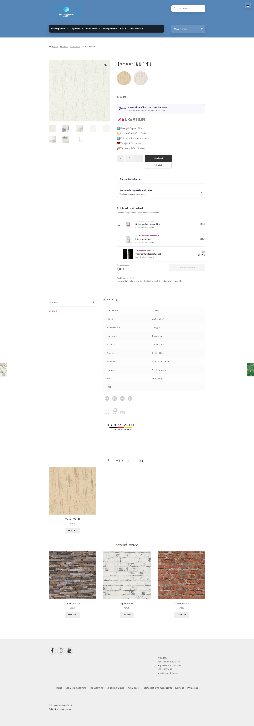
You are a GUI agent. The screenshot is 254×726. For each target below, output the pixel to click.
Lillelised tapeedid (151, 281)
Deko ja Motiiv (135, 281)
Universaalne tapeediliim (147, 224)
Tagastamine (96, 687)
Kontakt (179, 687)
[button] (105, 64)
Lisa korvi (158, 158)
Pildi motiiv (75, 46)
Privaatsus (192, 687)
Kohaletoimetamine (75, 687)
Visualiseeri (133, 687)
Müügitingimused (115, 687)
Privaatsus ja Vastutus (60, 709)
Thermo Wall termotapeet (148, 253)
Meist (59, 687)
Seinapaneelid (110, 28)
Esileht (55, 46)
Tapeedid (64, 46)
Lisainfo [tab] (53, 310)
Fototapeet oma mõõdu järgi (157, 687)
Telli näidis (158, 165)
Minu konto (135, 28)
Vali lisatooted (187, 267)
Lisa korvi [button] (72, 530)
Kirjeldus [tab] (53, 302)
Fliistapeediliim (143, 239)
